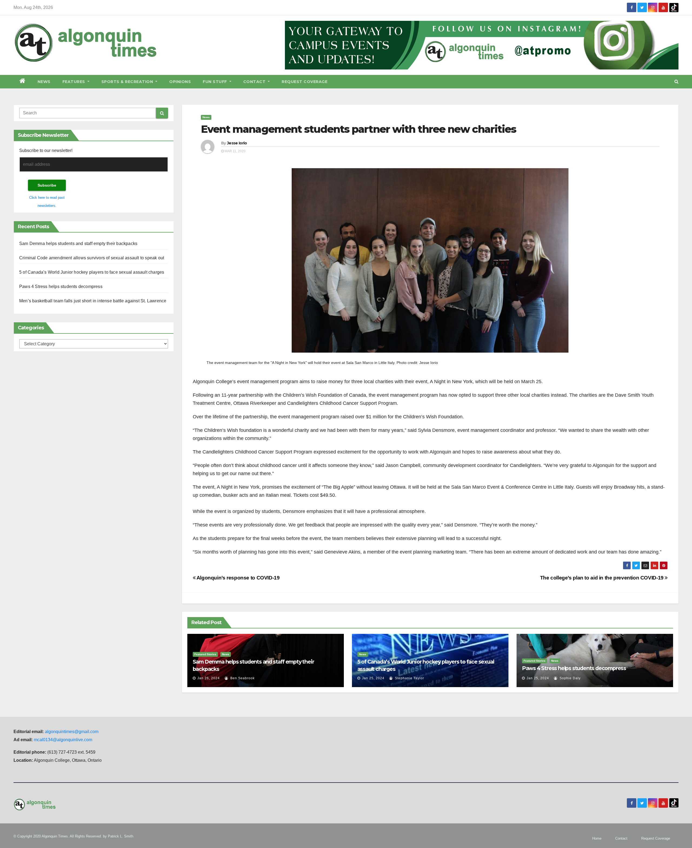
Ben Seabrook (242, 678)
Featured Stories (205, 654)
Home (596, 838)
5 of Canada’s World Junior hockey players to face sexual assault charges (91, 272)
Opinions (180, 81)
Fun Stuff (215, 81)
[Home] (23, 81)
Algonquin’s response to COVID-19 (237, 578)
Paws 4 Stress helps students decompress (60, 286)
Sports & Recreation (127, 81)
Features (74, 81)
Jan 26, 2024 (208, 678)
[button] (676, 81)
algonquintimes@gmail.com (71, 731)
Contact (255, 81)
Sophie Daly (569, 678)
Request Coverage (304, 81)
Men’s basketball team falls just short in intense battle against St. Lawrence (92, 301)
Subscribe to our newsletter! (45, 150)
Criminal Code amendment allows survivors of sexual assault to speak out (91, 258)
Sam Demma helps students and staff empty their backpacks (78, 243)
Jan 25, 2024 (373, 678)
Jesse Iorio (237, 143)
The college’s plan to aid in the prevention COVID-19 (602, 578)
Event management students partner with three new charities (358, 129)
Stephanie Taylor (409, 678)
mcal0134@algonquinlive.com (63, 739)
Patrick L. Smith (120, 836)
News (44, 81)
